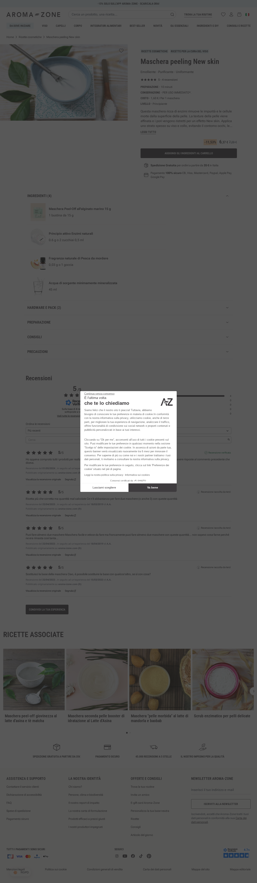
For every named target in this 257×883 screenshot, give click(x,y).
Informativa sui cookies (137, 475)
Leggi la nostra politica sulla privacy (103, 475)
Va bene (152, 487)
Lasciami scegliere (104, 487)
